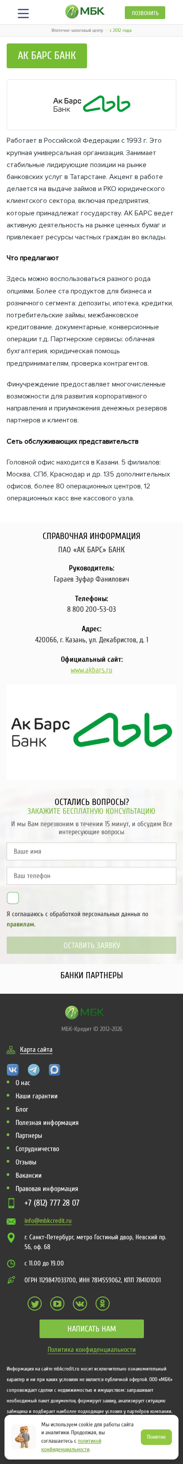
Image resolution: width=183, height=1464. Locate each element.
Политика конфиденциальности (92, 1350)
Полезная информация (47, 1123)
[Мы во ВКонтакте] (80, 1303)
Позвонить (145, 13)
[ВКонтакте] (13, 1070)
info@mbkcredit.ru (48, 1221)
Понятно (156, 1436)
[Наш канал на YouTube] (57, 1303)
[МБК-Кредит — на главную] (85, 11)
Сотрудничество (37, 1149)
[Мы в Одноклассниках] (102, 1303)
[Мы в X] (35, 1303)
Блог (22, 1109)
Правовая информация (47, 1189)
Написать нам (92, 1329)
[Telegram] (34, 1070)
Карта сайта (36, 1050)
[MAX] (54, 1070)
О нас (23, 1083)
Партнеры (29, 1136)
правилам (20, 924)
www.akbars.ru (91, 670)
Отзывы (26, 1162)
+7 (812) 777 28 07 (52, 1203)
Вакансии (29, 1175)
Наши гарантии (37, 1096)
